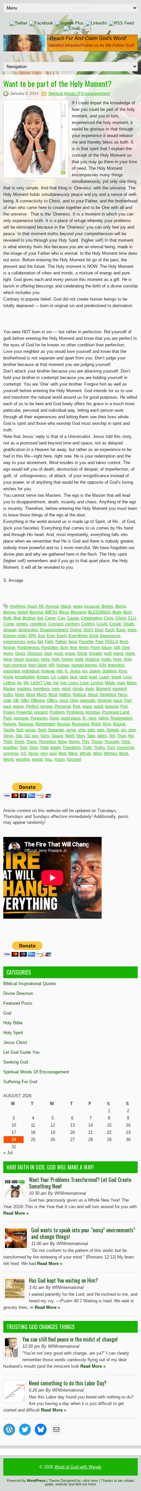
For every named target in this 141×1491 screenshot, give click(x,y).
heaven (32, 659)
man (121, 683)
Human (63, 665)
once (63, 700)
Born (127, 612)
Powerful (24, 712)
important (11, 671)
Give (126, 647)
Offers (52, 700)
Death (128, 624)
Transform (72, 747)
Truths (99, 747)
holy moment (14, 665)
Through (111, 741)
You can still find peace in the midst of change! (70, 1339)
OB (16, 700)
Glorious (34, 653)
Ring (107, 724)
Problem (57, 712)
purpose (21, 718)
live (63, 683)
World (8, 759)
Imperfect (116, 665)
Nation (65, 694)
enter (22, 635)
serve (71, 730)
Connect (55, 624)
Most (30, 694)
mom (89, 688)
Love (84, 683)
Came (50, 618)
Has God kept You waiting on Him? (63, 1280)
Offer (25, 700)
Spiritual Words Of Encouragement (79, 93)
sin (123, 730)
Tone (33, 747)
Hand (118, 653)
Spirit (69, 736)
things (74, 741)
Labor (63, 677)
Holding (92, 659)
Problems (75, 712)
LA (53, 677)
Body (116, 612)
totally (55, 747)
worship (23, 759)
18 (33, 1132)
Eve (41, 635)
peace (18, 706)
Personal (63, 706)
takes (102, 736)
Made (110, 683)
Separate (56, 730)
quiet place (71, 718)
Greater (95, 653)
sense (30, 730)
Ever (51, 635)
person (46, 706)
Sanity (8, 730)
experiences (14, 641)
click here (90, 1480)
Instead (47, 671)
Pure (7, 718)
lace (73, 677)
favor (73, 641)
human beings (84, 665)
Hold (79, 659)
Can (61, 618)
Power (8, 712)
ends (132, 630)
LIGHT (36, 683)
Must (53, 694)
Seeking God (15, 1062)
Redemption (121, 718)
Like (47, 683)
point (98, 706)
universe (11, 753)
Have (130, 653)
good (58, 653)
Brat (17, 618)
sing (132, 730)
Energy (9, 635)
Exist (94, 635)
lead (93, 677)
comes (22, 624)
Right (96, 724)
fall (40, 641)
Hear (7, 659)
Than (121, 736)
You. (48, 759)
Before (107, 606)
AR (41, 606)
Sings (8, 736)
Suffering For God (20, 1081)
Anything (18, 606)
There (31, 741)
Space (57, 736)
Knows (43, 677)
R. (85, 718)
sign (101, 730)
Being (120, 606)
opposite (87, 700)
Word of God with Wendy (78, 1467)
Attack (65, 606)
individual (30, 671)
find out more (85, 1484)
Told (23, 747)
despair (9, 630)
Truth (87, 747)
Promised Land (115, 712)
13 (72, 1125)
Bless (64, 612)
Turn (111, 747)
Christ (120, 618)
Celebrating (91, 618)
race (92, 718)
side (91, 730)
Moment (103, 688)
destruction (28, 630)
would (37, 759)
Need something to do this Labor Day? (68, 1383)
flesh (124, 641)
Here (45, 659)
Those (96, 741)
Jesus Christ (15, 1042)
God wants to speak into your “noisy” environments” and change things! (83, 1233)
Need (93, 694)
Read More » (16, 1213)
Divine (76, 630)
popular (111, 706)
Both (7, 618)
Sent (42, 730)
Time (125, 741)
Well (62, 753)
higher (67, 659)
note (7, 700)
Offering (38, 700)
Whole (85, 753)
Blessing (78, 612)
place (87, 706)
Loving (97, 683)
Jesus (75, 671)
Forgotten (49, 647)
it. (66, 671)
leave (116, 677)
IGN (102, 665)
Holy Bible (13, 1022)
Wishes (110, 753)
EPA (32, 635)
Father (61, 641)
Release (25, 724)
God (48, 653)
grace (70, 653)
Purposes (39, 718)
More (19, 694)
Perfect (32, 706)
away (77, 606)
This (85, 741)
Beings (9, 612)
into (59, 671)
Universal (125, 747)
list (55, 683)
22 (109, 1132)
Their (7, 741)
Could (101, 624)
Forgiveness (28, 647)
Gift (117, 647)
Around (52, 606)
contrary (72, 624)
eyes (31, 641)
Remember (45, 724)
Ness (122, 694)
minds (77, 688)
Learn (104, 677)
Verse (33, 753)
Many (131, 683)
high (56, 659)
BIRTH (51, 612)
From (95, 647)
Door (99, 630)
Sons (45, 736)
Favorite (86, 641)
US (23, 753)
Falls (49, 641)
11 (33, 1125)
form (64, 647)
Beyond (36, 612)
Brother (29, 618)
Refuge (9, 724)
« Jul (7, 1152)
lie (19, 683)
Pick (76, 706)
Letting (9, 683)
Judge (94, 671)
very (44, 753)
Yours (59, 759)
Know (8, 677)
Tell (112, 736)
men (56, 688)
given (8, 653)
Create (115, 624)
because (92, 606)
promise (93, 712)
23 (128, 1132)
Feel (99, 641)
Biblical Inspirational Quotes (29, 983)
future (107, 647)
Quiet (54, 718)
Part (127, 700)
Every (62, 635)
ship (82, 730)
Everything (78, 635)
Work (123, 753)
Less (127, 677)
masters (24, 688)
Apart (32, 606)
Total (44, 747)
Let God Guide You (21, 1052)
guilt (107, 653)
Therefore (47, 741)
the (131, 736)
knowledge (25, 677)
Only (74, 700)
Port (124, 706)
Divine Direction (18, 993)
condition (38, 624)
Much (42, 694)
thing (62, 741)
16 (128, 1125)
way (53, 753)
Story (80, 736)
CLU (132, 618)
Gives (20, 653)
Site (18, 736)
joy (84, 671)
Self (19, 730)
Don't (88, 630)
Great (82, 653)
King (123, 671)
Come (8, 624)
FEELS (111, 641)
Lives (73, 683)
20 (72, 1132)
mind (66, 688)
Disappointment (54, 630)
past (7, 706)
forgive (9, 647)
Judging (109, 671)
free (73, 647)
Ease (121, 630)
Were (73, 753)
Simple (113, 730)
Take (91, 736)
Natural (79, 694)
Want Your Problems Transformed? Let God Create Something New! (80, 1183)
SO (27, 736)
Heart (19, 659)
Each (109, 630)
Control (87, 624)
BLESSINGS (99, 612)
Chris (108, 618)
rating (103, 718)
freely (84, 647)
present (41, 712)
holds (106, 659)
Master (9, 688)
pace (117, 700)
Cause (73, 618)
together (10, 747)
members (41, 688)
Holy (127, 659)
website (61, 1484)
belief (23, 612)
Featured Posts (17, 1003)
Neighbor (108, 694)
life (26, 683)
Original (104, 700)
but (40, 618)
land (83, 677)
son (35, 736)
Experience (110, 635)
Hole (117, 659)
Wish (97, 753)
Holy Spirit (37, 665)
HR (51, 665)
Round (119, 724)
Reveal (63, 724)
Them (19, 741)
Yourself (74, 759)
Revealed (80, 724)
